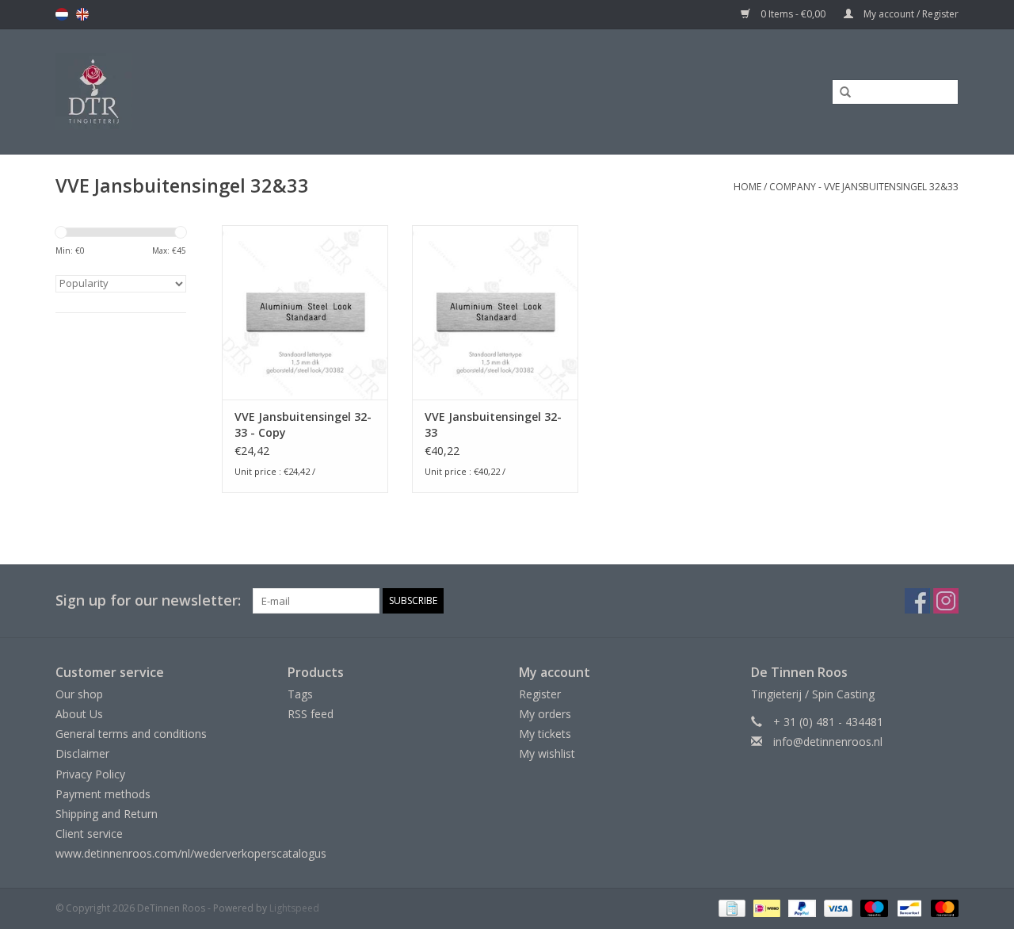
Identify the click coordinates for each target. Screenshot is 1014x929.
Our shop (79, 694)
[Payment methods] (730, 907)
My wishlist (547, 753)
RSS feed (311, 713)
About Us (79, 713)
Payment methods (103, 793)
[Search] (840, 92)
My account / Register (910, 14)
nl (61, 14)
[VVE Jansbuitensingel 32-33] (495, 312)
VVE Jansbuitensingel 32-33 (493, 424)
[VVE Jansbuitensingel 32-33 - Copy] (305, 312)
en (82, 14)
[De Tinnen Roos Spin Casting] (219, 91)
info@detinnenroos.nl (827, 741)
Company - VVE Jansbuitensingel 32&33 (864, 186)
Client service (89, 833)
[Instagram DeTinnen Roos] (946, 601)
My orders (545, 713)
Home (747, 186)
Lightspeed (294, 908)
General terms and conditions (131, 733)
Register (540, 694)
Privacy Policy (90, 774)
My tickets (545, 733)
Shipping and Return (106, 813)
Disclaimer (82, 753)
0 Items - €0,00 (793, 14)
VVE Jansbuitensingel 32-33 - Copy (303, 424)
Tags (300, 694)
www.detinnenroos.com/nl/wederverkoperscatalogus (190, 853)
